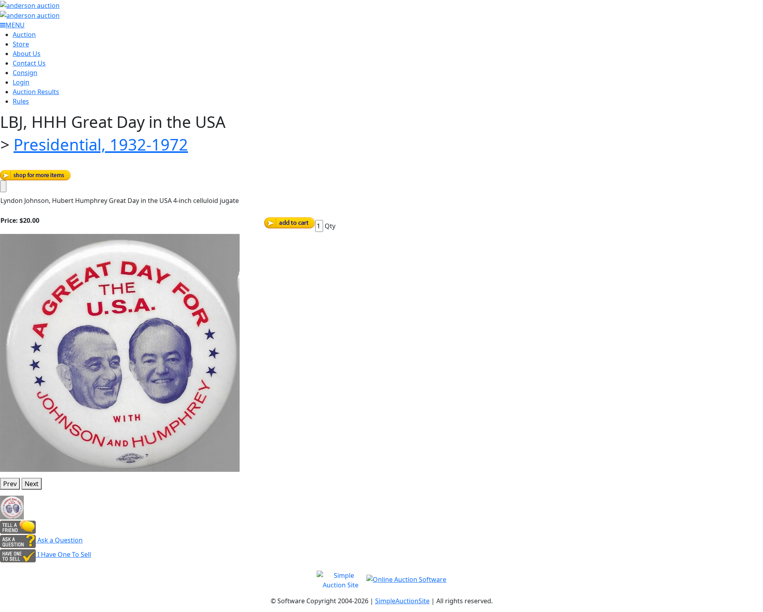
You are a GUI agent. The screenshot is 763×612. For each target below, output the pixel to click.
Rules (21, 101)
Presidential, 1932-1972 (101, 144)
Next (32, 483)
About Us (27, 53)
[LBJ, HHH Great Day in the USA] (120, 352)
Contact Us (29, 63)
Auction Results (36, 91)
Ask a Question (59, 540)
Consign (25, 72)
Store (21, 44)
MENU (15, 25)
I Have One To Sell (63, 554)
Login (21, 82)
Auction (24, 34)
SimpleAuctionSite (402, 601)
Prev (10, 483)
